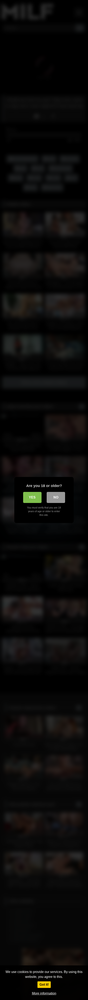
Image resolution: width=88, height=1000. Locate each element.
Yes (32, 497)
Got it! (44, 984)
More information (44, 993)
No (55, 497)
